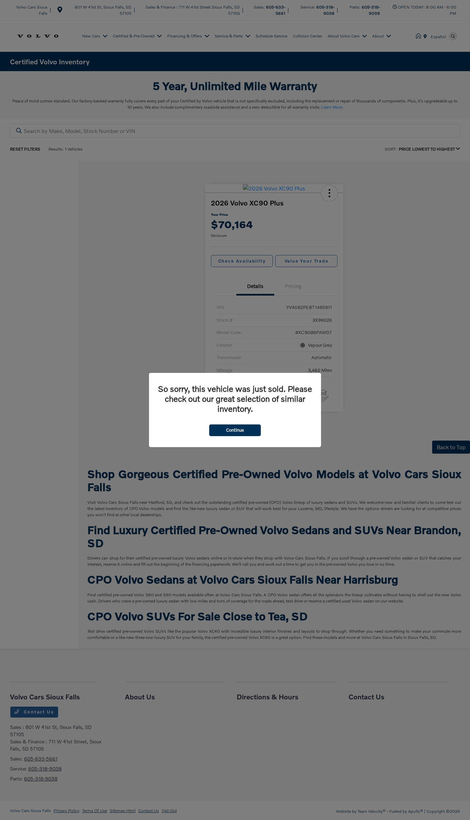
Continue (235, 430)
